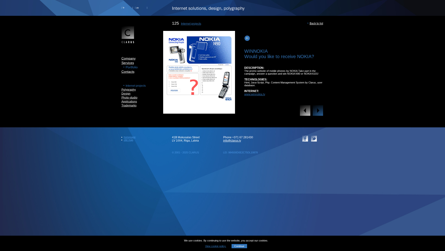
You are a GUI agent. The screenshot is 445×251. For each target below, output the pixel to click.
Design (125, 93)
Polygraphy (128, 89)
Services (127, 63)
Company (128, 58)
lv (123, 8)
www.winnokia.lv (254, 94)
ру (138, 8)
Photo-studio (129, 97)
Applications (129, 101)
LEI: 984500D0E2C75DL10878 (240, 152)
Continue (239, 246)
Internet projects (191, 23)
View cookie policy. (215, 246)
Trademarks (129, 105)
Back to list (316, 23)
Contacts (127, 71)
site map (128, 140)
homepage (130, 137)
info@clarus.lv (232, 140)
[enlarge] (199, 110)
